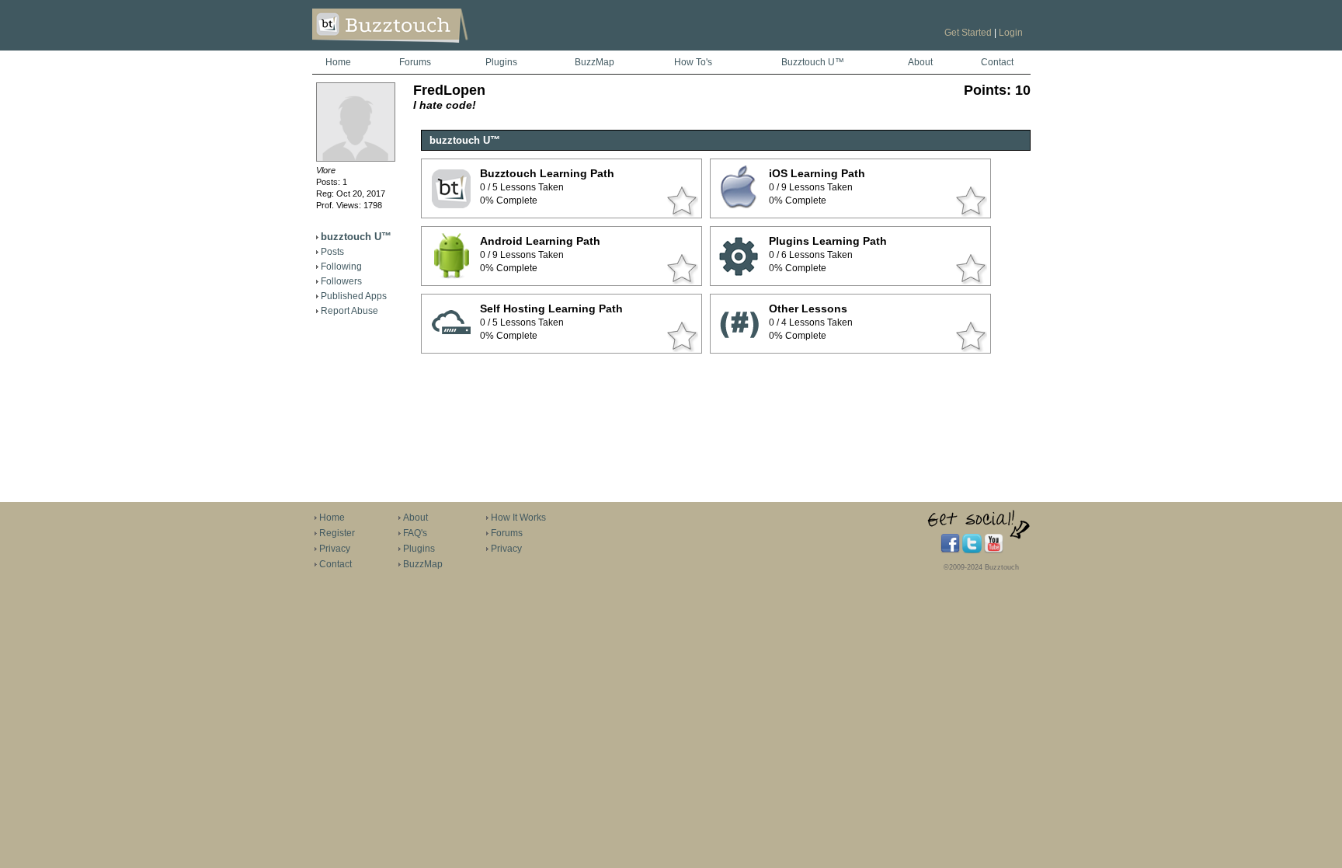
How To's (693, 62)
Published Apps (354, 296)
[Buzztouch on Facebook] (950, 550)
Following (341, 266)
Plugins (501, 62)
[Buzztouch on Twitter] (972, 550)
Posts (332, 251)
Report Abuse (349, 310)
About (920, 62)
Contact (997, 62)
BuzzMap (594, 62)
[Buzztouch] (428, 47)
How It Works (518, 517)
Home (338, 62)
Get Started (968, 32)
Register (337, 533)
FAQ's (415, 533)
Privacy (334, 548)
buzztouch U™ (356, 236)
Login (1011, 32)
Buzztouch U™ (812, 62)
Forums (415, 62)
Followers (341, 281)
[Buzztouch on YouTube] (993, 550)
